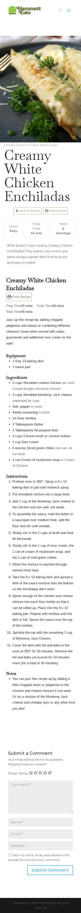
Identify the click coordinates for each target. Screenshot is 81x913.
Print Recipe (57, 210)
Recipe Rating (18, 773)
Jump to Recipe (29, 210)
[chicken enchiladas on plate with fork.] (40, 142)
